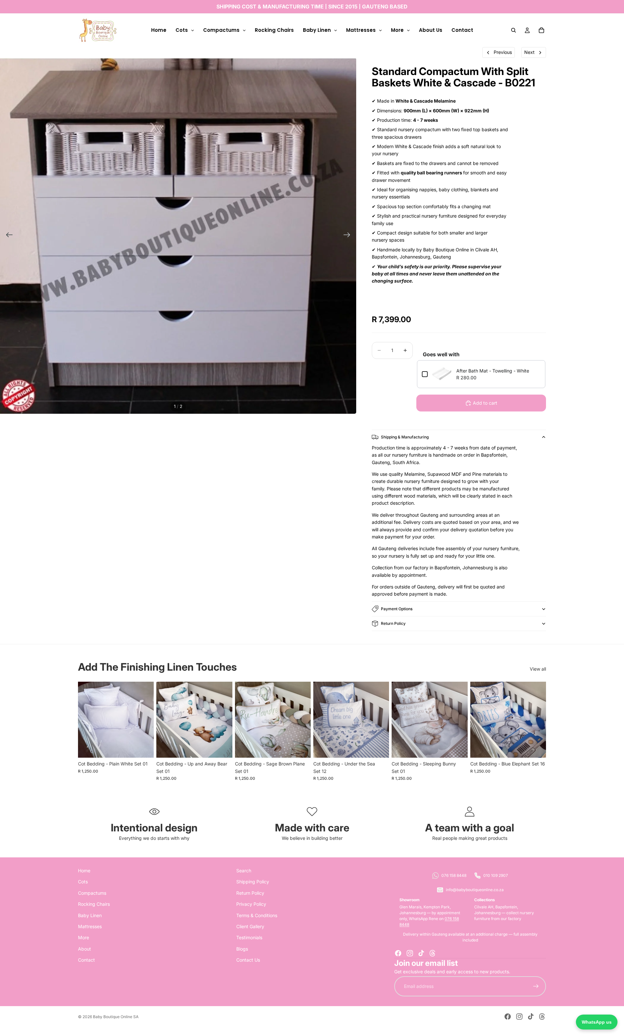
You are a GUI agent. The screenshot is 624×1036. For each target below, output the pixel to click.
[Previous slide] (7, 236)
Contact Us (248, 960)
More (83, 937)
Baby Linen (90, 915)
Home (84, 870)
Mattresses (90, 926)
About (84, 949)
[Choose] (144, 748)
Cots (83, 881)
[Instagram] (410, 953)
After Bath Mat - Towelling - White (492, 370)
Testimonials (249, 937)
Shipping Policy (252, 881)
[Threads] (432, 953)
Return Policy (393, 623)
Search (243, 870)
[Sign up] (536, 986)
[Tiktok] (421, 953)
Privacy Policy (251, 904)
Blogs (242, 949)
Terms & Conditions (256, 915)
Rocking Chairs (94, 904)
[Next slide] (349, 236)
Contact (86, 960)
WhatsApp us (597, 1022)
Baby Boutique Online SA (115, 1016)
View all (538, 669)
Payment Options (396, 608)
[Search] (513, 30)
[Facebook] (398, 953)
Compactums (92, 893)
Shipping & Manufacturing (405, 437)
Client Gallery (250, 926)
